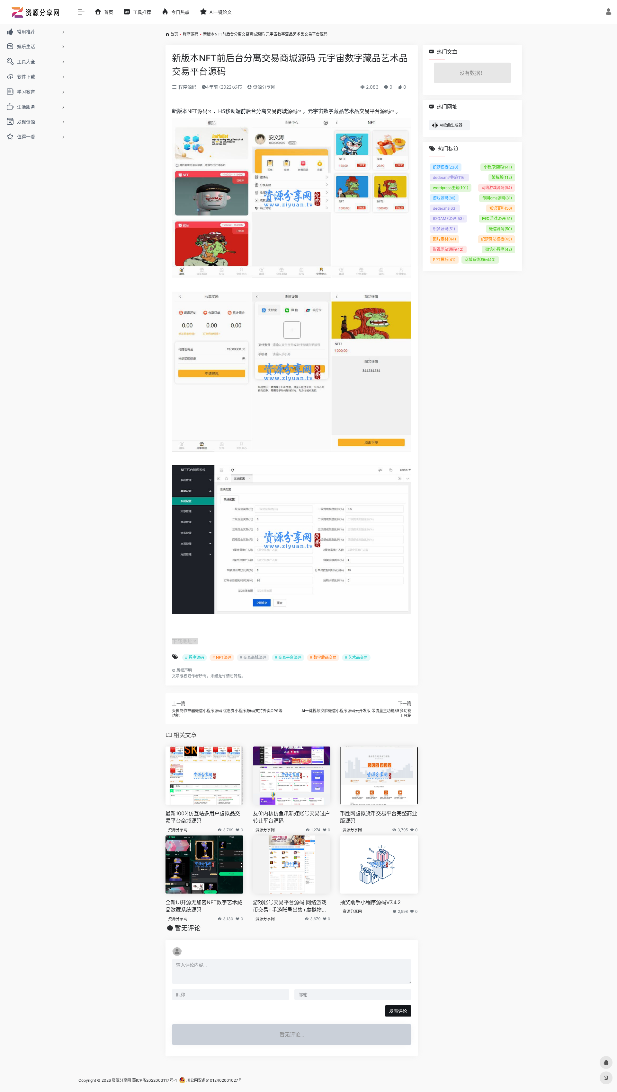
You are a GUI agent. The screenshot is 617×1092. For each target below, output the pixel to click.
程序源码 (190, 34)
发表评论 (398, 1011)
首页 (174, 34)
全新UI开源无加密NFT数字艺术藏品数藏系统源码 (203, 906)
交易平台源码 (374, 111)
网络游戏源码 (496, 187)
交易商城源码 (281, 111)
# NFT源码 (221, 657)
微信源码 (500, 228)
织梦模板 (445, 167)
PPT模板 (444, 259)
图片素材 (444, 239)
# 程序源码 (194, 657)
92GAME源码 (448, 218)
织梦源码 (444, 228)
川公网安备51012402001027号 (213, 1080)
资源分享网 (263, 87)
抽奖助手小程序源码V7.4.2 (370, 902)
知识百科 (500, 208)
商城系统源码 (480, 259)
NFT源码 (197, 111)
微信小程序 (498, 249)
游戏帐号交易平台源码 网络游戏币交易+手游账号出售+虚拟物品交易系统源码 (290, 906)
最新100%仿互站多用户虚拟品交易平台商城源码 (202, 817)
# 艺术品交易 (356, 657)
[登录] (608, 12)
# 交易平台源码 (288, 657)
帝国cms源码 (497, 198)
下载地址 (182, 641)
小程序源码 (498, 167)
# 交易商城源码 (253, 657)
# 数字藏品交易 (323, 657)
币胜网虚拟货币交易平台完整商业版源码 (378, 817)
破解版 (502, 177)
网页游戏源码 (497, 218)
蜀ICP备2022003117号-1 (154, 1080)
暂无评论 (188, 928)
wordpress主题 (450, 187)
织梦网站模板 (496, 239)
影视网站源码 (448, 249)
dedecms (445, 208)
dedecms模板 (449, 177)
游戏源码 (444, 198)
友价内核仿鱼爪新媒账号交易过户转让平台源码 (291, 817)
